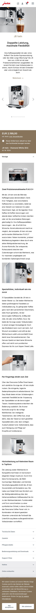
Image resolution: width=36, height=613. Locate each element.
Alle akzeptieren (9, 606)
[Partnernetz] (18, 3)
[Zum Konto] (22, 3)
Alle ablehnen (27, 606)
